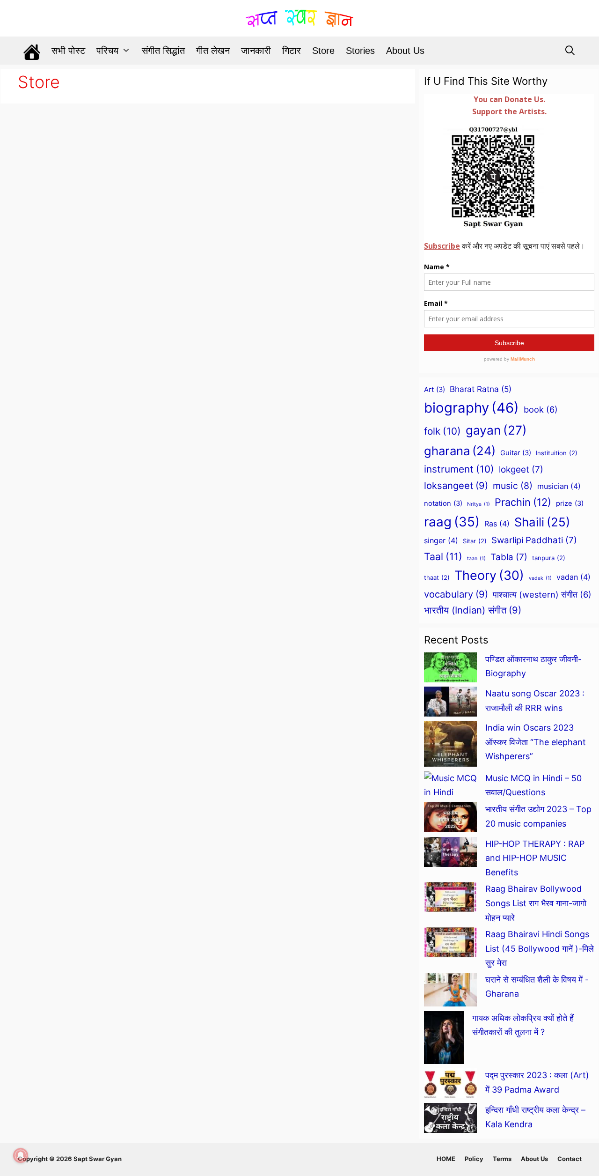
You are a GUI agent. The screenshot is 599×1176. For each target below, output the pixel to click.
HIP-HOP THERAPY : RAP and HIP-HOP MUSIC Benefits (534, 858)
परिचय (107, 50)
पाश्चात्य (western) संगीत (542, 594)
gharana (460, 451)
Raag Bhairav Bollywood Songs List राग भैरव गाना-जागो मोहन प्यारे (537, 903)
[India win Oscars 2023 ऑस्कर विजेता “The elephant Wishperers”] (450, 746)
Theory (489, 575)
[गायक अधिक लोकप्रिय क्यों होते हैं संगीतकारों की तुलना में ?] (444, 1040)
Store (323, 50)
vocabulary (456, 594)
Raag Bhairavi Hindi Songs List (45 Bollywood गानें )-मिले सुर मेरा (539, 948)
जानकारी (256, 50)
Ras (497, 523)
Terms (502, 1158)
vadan (573, 577)
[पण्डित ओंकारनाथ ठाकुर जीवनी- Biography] (450, 669)
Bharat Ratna (480, 389)
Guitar (515, 453)
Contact (569, 1158)
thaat (437, 577)
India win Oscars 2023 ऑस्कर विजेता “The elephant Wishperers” (535, 742)
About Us (405, 50)
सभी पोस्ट (68, 50)
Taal (443, 556)
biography (471, 407)
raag (452, 522)
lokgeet (521, 469)
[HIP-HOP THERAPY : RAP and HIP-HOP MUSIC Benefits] (450, 854)
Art (434, 389)
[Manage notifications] (20, 1155)
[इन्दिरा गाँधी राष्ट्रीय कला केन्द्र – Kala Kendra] (450, 1120)
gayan (496, 429)
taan (476, 558)
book (541, 409)
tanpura (548, 558)
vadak (540, 578)
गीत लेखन (213, 50)
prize (570, 503)
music (513, 485)
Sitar (475, 541)
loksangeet (456, 485)
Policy (474, 1158)
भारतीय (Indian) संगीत (472, 610)
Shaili (542, 522)
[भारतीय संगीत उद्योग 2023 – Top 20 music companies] (450, 819)
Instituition (556, 453)
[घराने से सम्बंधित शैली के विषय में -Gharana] (450, 992)
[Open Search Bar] (570, 51)
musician (559, 486)
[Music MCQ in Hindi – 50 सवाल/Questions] (450, 785)
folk (442, 431)
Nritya (478, 504)
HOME (446, 1158)
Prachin (523, 502)
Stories (360, 50)
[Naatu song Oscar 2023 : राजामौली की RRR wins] (450, 704)
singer (441, 540)
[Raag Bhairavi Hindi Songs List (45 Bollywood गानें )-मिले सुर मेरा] (450, 944)
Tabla (508, 557)
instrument (459, 469)
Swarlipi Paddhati (534, 540)
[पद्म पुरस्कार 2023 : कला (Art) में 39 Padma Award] (450, 1085)
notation (443, 503)
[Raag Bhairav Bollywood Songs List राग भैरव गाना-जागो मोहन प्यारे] (450, 899)
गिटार (291, 50)
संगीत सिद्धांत (163, 50)
